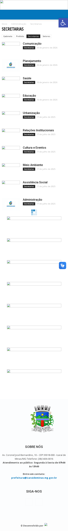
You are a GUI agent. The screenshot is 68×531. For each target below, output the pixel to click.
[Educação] (11, 100)
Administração (32, 199)
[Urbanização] (11, 117)
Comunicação (32, 43)
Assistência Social (35, 182)
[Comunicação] (11, 48)
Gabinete (7, 36)
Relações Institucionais (38, 130)
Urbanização (31, 113)
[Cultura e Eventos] (11, 152)
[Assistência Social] (11, 187)
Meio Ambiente (33, 165)
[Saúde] (11, 83)
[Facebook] (29, 502)
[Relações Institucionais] (11, 135)
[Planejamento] (11, 65)
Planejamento (32, 61)
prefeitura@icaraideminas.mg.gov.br (34, 477)
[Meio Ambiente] (11, 169)
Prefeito (20, 36)
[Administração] (11, 204)
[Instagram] (39, 502)
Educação (29, 95)
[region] (34, 5)
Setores (46, 36)
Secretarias (33, 36)
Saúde (27, 78)
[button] (63, 22)
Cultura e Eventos (34, 147)
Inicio (4, 23)
